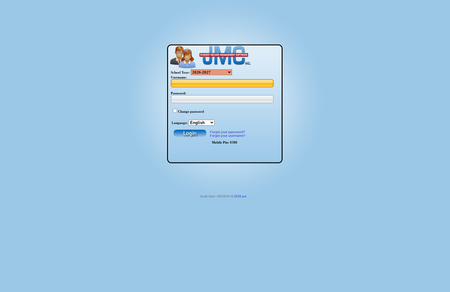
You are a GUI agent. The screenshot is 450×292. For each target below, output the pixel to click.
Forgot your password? (227, 132)
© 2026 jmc (239, 196)
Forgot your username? (227, 135)
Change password (191, 111)
